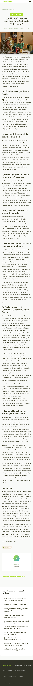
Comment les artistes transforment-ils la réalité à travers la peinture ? (16, 627)
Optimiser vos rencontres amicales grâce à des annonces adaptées (16, 622)
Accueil (4, 9)
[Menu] (29, 1)
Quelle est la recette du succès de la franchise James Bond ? (14, 650)
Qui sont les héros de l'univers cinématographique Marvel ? (13, 638)
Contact (21, 676)
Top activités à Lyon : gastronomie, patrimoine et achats (14, 616)
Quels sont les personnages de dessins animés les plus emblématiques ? (15, 599)
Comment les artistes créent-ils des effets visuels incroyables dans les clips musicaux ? (16, 610)
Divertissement (11, 9)
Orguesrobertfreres (23, 665)
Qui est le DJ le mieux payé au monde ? (15, 604)
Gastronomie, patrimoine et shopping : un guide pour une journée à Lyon (16, 644)
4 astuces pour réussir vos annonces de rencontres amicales (15, 633)
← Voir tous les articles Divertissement (13, 576)
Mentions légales (12, 676)
